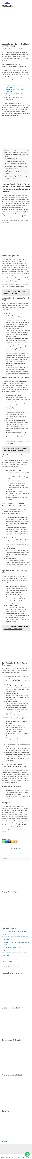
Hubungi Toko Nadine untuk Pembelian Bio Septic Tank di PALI (17, 177)
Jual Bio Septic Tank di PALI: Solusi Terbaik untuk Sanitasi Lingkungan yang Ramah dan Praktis (16, 154)
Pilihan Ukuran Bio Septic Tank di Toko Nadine (16, 164)
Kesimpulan (10, 180)
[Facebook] (6, 842)
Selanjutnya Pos (16, 853)
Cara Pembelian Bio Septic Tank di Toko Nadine (16, 172)
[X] (9, 842)
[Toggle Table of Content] (26, 150)
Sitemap (4, 1141)
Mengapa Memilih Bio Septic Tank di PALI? (17, 160)
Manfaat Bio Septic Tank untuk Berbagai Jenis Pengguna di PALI (16, 167)
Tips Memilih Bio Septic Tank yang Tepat (16, 170)
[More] (15, 842)
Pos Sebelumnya (16, 848)
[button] (27, 1154)
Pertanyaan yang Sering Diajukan (14, 175)
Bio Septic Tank (7, 49)
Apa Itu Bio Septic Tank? (12, 158)
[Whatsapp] (3, 842)
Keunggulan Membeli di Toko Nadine (16, 161)
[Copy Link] (12, 842)
